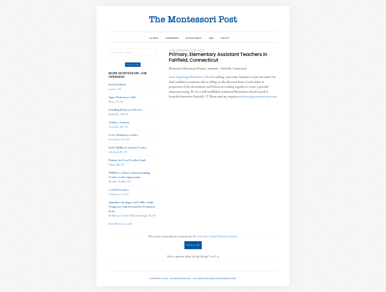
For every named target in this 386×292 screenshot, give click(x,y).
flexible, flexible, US (129, 177)
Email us (214, 256)
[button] (237, 35)
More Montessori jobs (120, 223)
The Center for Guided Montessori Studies (214, 236)
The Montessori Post (193, 20)
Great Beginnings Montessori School (190, 77)
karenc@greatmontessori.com (259, 96)
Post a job (133, 64)
